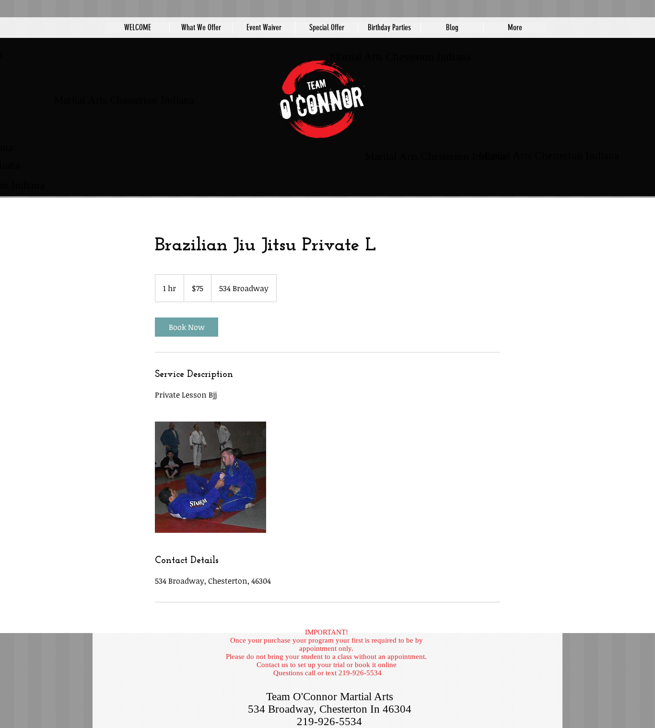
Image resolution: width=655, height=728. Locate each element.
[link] (186, 327)
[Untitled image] (210, 477)
